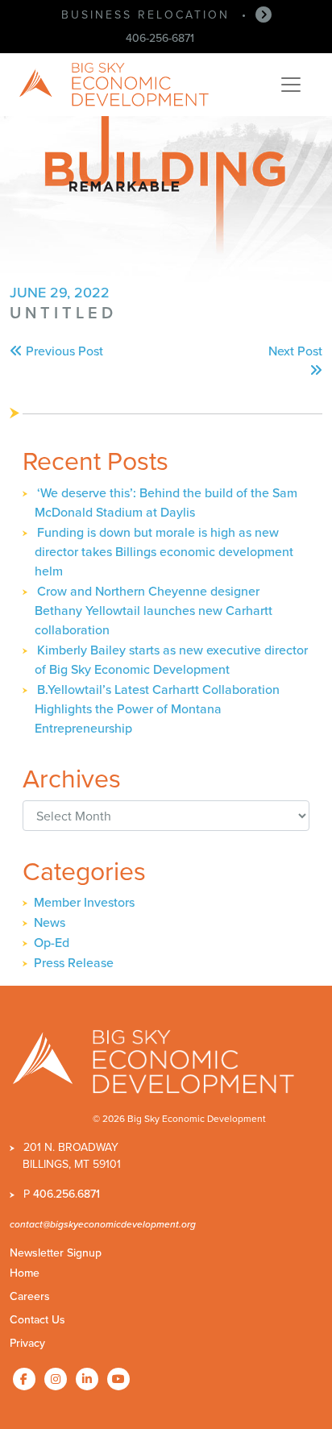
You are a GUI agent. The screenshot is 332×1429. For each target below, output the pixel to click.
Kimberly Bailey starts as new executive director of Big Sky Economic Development (171, 660)
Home (24, 1273)
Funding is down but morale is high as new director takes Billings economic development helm (164, 551)
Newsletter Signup (56, 1252)
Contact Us (37, 1319)
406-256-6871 (160, 38)
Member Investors (84, 902)
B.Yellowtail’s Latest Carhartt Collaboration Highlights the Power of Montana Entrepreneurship (157, 708)
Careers (30, 1296)
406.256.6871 (66, 1194)
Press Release (74, 962)
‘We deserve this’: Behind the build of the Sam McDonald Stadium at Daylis (166, 502)
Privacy (27, 1343)
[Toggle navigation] (291, 84)
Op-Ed (51, 942)
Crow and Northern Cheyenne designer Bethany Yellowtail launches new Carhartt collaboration (153, 610)
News (49, 922)
